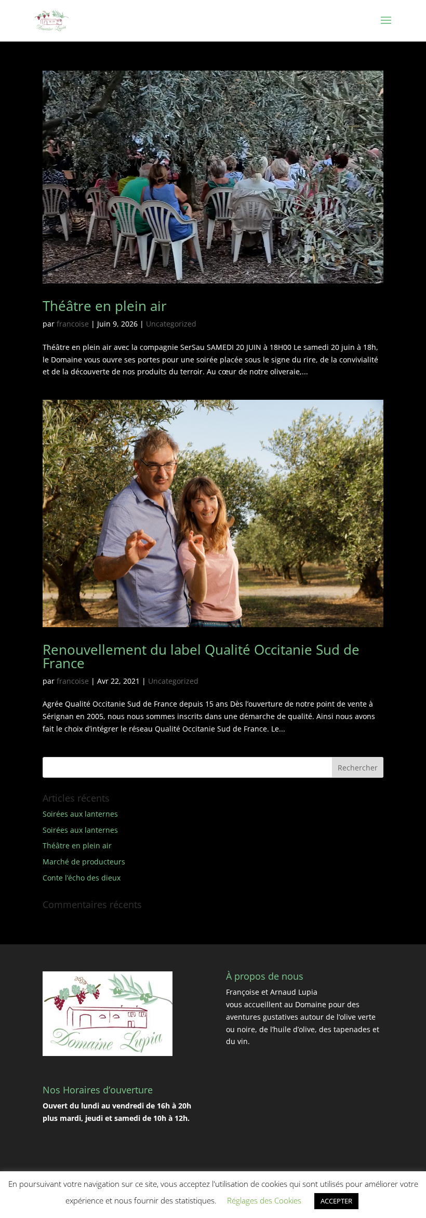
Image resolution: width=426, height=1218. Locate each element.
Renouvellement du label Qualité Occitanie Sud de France (201, 656)
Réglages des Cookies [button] (264, 1200)
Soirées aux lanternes (80, 814)
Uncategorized (171, 324)
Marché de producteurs (84, 862)
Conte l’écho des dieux (82, 878)
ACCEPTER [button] (336, 1201)
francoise (73, 324)
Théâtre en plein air (105, 305)
